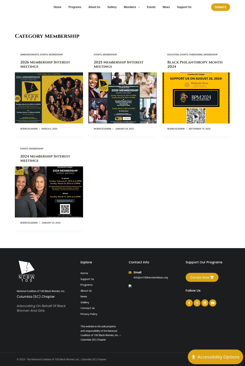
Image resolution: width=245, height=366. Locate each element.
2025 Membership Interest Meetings (118, 64)
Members (130, 7)
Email (137, 272)
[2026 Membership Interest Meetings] (49, 97)
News (166, 7)
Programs (75, 7)
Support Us (184, 7)
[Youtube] (212, 303)
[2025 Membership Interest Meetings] (122, 97)
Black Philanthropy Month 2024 (195, 64)
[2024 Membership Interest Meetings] (49, 191)
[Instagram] (197, 303)
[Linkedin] (204, 303)
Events (151, 7)
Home (57, 7)
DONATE (221, 7)
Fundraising (195, 54)
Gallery (112, 7)
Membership (56, 54)
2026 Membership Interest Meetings (45, 64)
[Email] (130, 272)
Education (173, 54)
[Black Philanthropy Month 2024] (196, 97)
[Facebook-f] (189, 303)
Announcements (29, 54)
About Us (94, 7)
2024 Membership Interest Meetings (45, 158)
